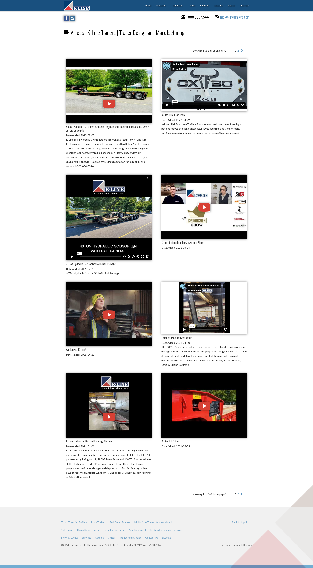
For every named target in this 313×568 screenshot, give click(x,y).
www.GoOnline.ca (244, 545)
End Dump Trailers (120, 522)
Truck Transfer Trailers (74, 522)
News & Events (69, 537)
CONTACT (244, 5)
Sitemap (166, 537)
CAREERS (204, 5)
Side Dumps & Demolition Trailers (80, 529)
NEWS (192, 5)
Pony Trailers (98, 522)
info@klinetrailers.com (234, 17)
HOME (148, 5)
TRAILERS (161, 5)
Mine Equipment (137, 529)
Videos (112, 537)
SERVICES (178, 5)
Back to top (238, 522)
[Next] (241, 50)
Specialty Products (113, 529)
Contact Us (151, 537)
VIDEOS (231, 5)
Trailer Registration (130, 537)
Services (86, 537)
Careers (99, 537)
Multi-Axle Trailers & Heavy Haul (153, 522)
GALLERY (218, 5)
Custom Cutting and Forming (166, 529)
